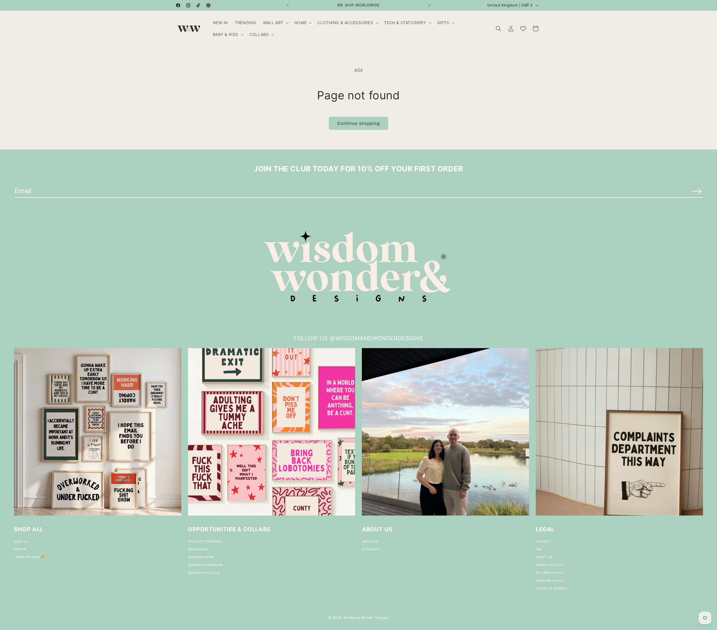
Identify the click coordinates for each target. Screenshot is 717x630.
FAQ (539, 549)
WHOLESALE (198, 549)
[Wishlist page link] (523, 28)
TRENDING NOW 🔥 (29, 557)
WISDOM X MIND (201, 557)
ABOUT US (370, 541)
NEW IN (20, 549)
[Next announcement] (429, 5)
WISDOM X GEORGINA (205, 565)
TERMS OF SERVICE (552, 588)
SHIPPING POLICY (550, 581)
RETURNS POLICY (550, 573)
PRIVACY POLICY (549, 565)
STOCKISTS (371, 549)
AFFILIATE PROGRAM (204, 541)
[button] (275, 23)
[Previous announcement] (287, 5)
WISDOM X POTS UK (204, 573)
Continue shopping (358, 123)
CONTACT (543, 541)
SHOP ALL (22, 541)
